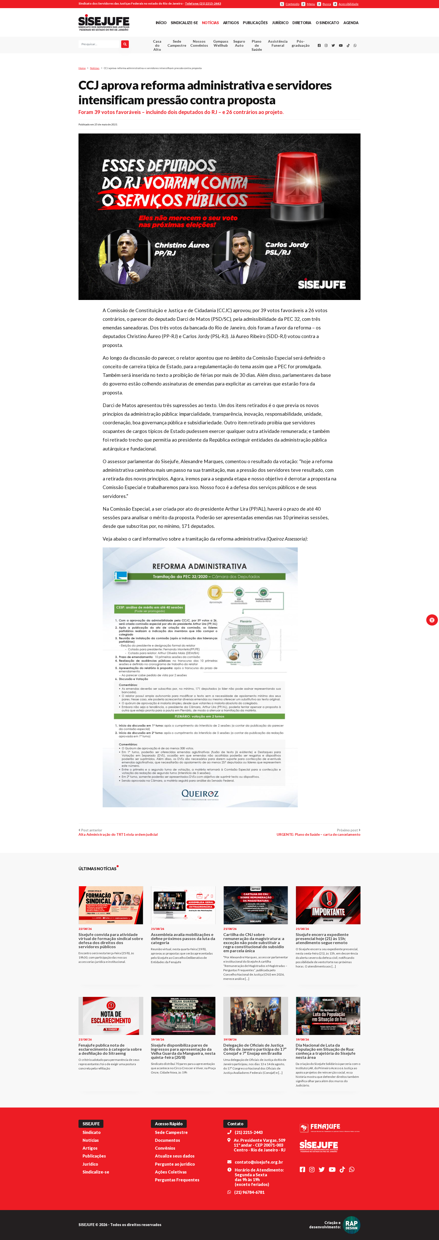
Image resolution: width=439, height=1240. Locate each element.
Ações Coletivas (171, 1171)
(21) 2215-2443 (249, 1132)
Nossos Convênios (199, 43)
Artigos (231, 23)
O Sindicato (327, 23)
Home (82, 68)
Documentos (167, 1140)
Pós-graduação (301, 43)
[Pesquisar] (125, 44)
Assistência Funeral (278, 43)
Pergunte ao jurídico (175, 1164)
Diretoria (301, 23)
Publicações (255, 23)
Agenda (350, 23)
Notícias (210, 23)
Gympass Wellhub (220, 43)
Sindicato (92, 1132)
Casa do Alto (157, 45)
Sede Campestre (176, 43)
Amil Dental (270, 62)
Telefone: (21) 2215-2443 (203, 3)
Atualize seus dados (175, 1155)
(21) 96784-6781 (249, 1192)
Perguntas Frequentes (177, 1179)
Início (161, 23)
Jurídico (280, 23)
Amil (270, 56)
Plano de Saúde (257, 45)
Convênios (165, 1148)
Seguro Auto (239, 43)
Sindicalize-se (184, 23)
